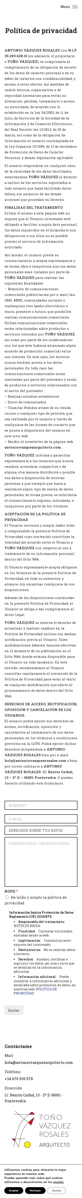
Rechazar (35, 1190)
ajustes (58, 1182)
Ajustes (56, 1190)
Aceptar (14, 1190)
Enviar (14, 1010)
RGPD (11, 891)
